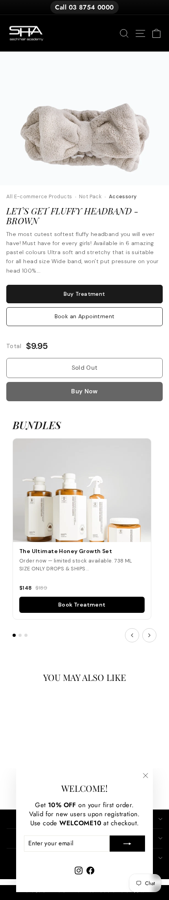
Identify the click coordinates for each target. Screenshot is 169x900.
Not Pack (90, 196)
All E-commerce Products (39, 196)
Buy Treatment (84, 293)
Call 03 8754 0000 (84, 7)
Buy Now (84, 391)
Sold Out (85, 368)
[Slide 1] (14, 635)
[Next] (149, 635)
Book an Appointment (85, 316)
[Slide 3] (26, 635)
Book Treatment (82, 604)
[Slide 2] (20, 635)
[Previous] (132, 635)
